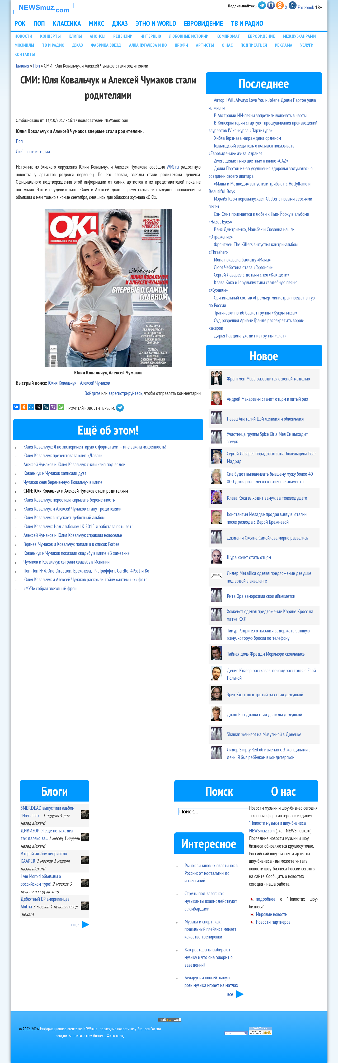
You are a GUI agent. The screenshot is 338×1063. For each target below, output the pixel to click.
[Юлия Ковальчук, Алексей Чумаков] (108, 365)
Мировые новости (271, 914)
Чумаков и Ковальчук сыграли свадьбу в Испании (67, 561)
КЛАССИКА (67, 23)
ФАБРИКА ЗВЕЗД (106, 45)
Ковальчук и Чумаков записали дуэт (55, 473)
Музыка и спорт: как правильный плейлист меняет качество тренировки (210, 929)
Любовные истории (33, 151)
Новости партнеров (273, 921)
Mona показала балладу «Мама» (242, 259)
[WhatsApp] (61, 407)
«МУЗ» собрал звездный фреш (50, 588)
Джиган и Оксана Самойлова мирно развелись (267, 537)
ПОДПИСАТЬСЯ (254, 45)
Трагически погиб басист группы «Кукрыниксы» (255, 312)
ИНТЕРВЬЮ (150, 36)
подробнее (265, 898)
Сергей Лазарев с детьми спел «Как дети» (251, 274)
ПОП (39, 23)
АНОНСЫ (97, 36)
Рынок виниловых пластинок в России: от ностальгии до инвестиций (211, 873)
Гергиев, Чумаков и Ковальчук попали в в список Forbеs (72, 544)
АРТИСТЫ (205, 45)
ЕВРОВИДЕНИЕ (203, 23)
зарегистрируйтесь (125, 393)
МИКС (96, 23)
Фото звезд (115, 1035)
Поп (36, 65)
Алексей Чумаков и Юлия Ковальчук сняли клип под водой (74, 464)
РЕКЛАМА (283, 45)
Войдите (92, 393)
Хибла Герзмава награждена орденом (247, 138)
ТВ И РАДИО (247, 23)
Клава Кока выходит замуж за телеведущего (267, 497)
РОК (20, 23)
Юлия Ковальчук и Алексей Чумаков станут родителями (72, 508)
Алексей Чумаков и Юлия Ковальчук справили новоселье (73, 535)
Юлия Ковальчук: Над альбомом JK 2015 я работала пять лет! (78, 526)
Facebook (306, 7)
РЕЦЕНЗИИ (123, 36)
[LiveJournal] (46, 407)
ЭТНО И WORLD (156, 23)
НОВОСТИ (23, 36)
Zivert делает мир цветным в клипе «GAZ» (251, 160)
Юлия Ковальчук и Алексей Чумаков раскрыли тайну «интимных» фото (86, 579)
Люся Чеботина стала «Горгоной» (243, 267)
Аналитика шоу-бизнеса (87, 1035)
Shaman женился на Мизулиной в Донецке (264, 734)
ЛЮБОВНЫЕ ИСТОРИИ (189, 36)
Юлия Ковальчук (62, 382)
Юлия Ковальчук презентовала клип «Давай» (63, 455)
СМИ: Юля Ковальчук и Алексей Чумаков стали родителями (76, 490)
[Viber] (53, 407)
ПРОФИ (181, 45)
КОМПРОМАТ (228, 36)
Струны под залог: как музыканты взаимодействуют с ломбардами (211, 901)
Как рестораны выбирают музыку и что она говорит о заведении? (209, 957)
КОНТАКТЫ (25, 54)
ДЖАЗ (120, 23)
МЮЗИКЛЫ (24, 45)
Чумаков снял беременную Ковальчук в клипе (63, 482)
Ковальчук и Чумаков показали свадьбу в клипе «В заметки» (76, 553)
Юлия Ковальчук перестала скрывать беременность (69, 499)
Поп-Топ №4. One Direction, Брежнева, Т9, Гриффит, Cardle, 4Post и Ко (86, 570)
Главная (22, 65)
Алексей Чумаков (95, 382)
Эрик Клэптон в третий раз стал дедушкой (265, 694)
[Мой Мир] (31, 407)
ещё (75, 924)
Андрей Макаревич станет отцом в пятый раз (267, 398)
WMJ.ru (173, 166)
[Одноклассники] (24, 407)
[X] (38, 407)
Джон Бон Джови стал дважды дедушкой (264, 714)
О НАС (227, 45)
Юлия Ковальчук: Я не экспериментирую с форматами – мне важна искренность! (95, 446)
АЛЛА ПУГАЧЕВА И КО (148, 45)
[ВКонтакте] (16, 407)
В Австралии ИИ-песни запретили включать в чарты (260, 115)
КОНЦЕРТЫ (50, 36)
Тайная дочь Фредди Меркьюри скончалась (266, 653)
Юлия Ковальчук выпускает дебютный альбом (64, 517)
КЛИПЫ (75, 36)
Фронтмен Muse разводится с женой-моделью (268, 378)
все (230, 994)
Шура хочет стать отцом (249, 557)
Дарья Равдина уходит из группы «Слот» (250, 335)
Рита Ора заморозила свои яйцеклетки (261, 596)
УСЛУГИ (306, 45)
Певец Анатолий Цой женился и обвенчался (265, 418)
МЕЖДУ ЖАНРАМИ (299, 36)
